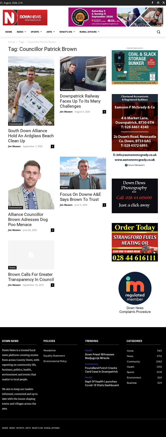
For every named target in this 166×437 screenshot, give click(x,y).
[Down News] (35, 17)
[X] (163, 3)
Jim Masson (14, 146)
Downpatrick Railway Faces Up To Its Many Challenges (80, 101)
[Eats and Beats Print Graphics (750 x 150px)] (115, 25)
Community (66, 89)
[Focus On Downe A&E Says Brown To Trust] (83, 173)
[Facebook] (152, 3)
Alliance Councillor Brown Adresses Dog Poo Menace (28, 219)
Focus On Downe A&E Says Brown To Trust (80, 197)
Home (11, 42)
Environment (15, 123)
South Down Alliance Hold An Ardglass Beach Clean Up (31, 135)
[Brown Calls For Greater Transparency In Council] (31, 254)
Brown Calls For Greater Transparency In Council (31, 277)
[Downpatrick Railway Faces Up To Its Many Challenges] (83, 73)
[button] (158, 32)
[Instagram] (158, 3)
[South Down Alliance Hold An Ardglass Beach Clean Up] (31, 91)
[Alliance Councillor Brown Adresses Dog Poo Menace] (31, 183)
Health (64, 187)
